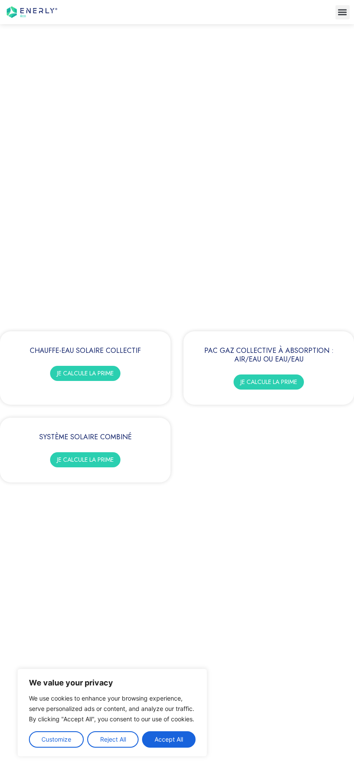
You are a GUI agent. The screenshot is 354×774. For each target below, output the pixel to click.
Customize (56, 739)
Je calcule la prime (85, 373)
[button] (342, 12)
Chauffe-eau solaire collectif (85, 350)
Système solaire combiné (85, 437)
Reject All (113, 739)
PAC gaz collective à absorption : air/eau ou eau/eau (269, 355)
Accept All (169, 739)
